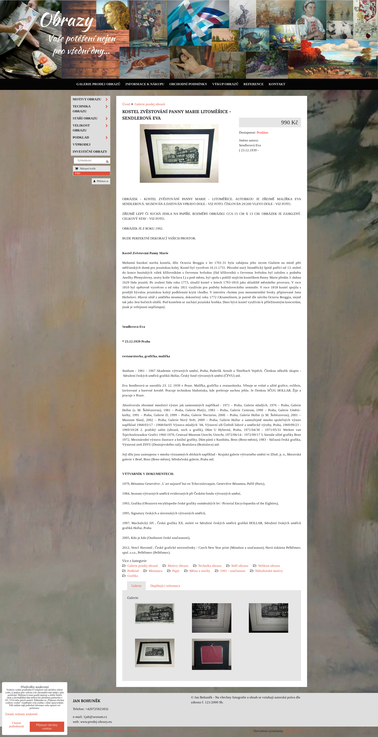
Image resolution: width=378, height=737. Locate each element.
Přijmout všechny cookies (47, 726)
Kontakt (277, 84)
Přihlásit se (102, 181)
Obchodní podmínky (188, 84)
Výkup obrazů (225, 84)
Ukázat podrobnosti (16, 724)
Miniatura (155, 571)
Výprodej (82, 144)
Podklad (133, 571)
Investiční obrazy (90, 151)
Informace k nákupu (144, 84)
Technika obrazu (209, 566)
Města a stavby (199, 571)
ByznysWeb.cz (294, 731)
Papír (176, 571)
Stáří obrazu (239, 566)
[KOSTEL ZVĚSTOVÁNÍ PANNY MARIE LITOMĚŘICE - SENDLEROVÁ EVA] (179, 154)
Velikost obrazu (269, 566)
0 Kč (77, 173)
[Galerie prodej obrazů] (189, 78)
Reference (254, 84)
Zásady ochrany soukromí (120, 731)
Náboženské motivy (269, 571)
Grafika (132, 576)
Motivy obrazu (178, 566)
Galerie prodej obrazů (98, 84)
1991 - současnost (232, 571)
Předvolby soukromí (85, 731)
